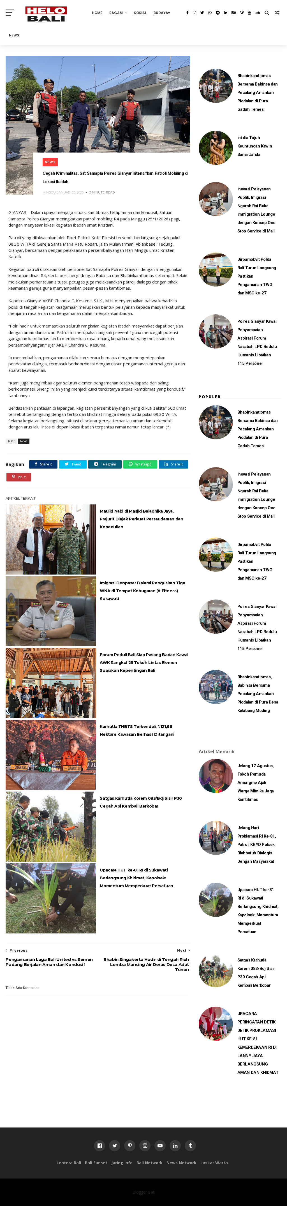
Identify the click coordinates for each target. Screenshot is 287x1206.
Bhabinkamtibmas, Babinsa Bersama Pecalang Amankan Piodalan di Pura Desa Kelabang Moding (257, 693)
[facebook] (187, 12)
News (14, 35)
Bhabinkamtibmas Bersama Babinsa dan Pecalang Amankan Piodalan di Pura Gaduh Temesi (257, 92)
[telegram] (218, 12)
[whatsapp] (210, 12)
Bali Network (149, 1162)
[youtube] (249, 12)
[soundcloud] (257, 12)
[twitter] (202, 12)
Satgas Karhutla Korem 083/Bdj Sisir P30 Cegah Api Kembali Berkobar (141, 802)
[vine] (242, 12)
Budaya (161, 12)
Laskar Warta (214, 1162)
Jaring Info (122, 1162)
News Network (181, 1162)
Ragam (116, 12)
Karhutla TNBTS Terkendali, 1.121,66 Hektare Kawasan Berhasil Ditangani (137, 730)
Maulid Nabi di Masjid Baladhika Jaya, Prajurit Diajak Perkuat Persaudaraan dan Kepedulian (141, 519)
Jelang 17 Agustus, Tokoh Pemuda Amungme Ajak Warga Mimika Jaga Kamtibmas (255, 782)
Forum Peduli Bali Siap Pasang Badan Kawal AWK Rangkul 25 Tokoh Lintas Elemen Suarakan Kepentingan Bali (144, 662)
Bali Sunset (96, 1162)
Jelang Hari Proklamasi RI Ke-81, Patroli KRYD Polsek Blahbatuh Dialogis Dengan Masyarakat (256, 844)
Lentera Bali (69, 1162)
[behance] (234, 12)
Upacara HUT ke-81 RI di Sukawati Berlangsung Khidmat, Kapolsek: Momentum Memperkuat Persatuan (136, 878)
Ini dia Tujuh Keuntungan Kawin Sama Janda (254, 146)
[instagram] (194, 12)
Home (97, 12)
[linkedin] (225, 12)
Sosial (140, 12)
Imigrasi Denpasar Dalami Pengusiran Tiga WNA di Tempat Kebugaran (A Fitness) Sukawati (142, 590)
